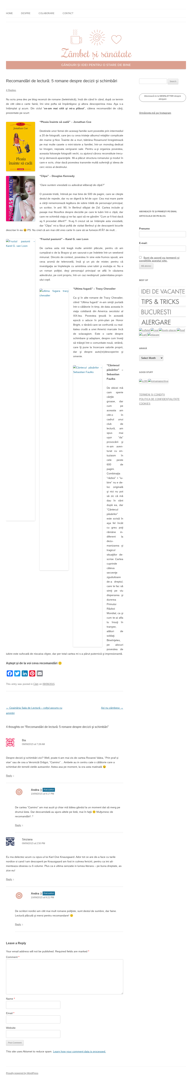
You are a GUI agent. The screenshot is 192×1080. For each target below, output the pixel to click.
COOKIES (144, 403)
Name (10, 998)
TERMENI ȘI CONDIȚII (152, 394)
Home (9, 13)
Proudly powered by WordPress (22, 1073)
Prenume (144, 228)
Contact (68, 13)
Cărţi (35, 684)
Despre (25, 13)
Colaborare (46, 13)
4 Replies (11, 90)
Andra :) (36, 789)
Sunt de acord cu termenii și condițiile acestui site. (159, 259)
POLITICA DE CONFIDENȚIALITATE (159, 399)
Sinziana (27, 839)
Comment (12, 956)
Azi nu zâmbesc (112, 707)
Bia (24, 740)
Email (10, 1013)
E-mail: (143, 243)
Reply (9, 775)
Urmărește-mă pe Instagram (155, 113)
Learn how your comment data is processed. (79, 1051)
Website (11, 1027)
